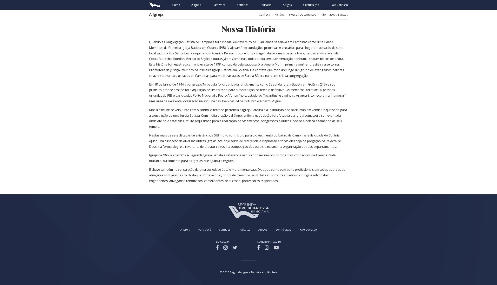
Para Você (219, 5)
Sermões (242, 5)
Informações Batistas (334, 14)
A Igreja (196, 5)
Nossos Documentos (302, 14)
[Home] (155, 5)
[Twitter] (234, 247)
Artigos (287, 5)
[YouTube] (276, 247)
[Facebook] (218, 247)
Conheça (264, 14)
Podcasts (265, 5)
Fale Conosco (339, 5)
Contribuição (311, 5)
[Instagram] (225, 247)
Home (176, 5)
